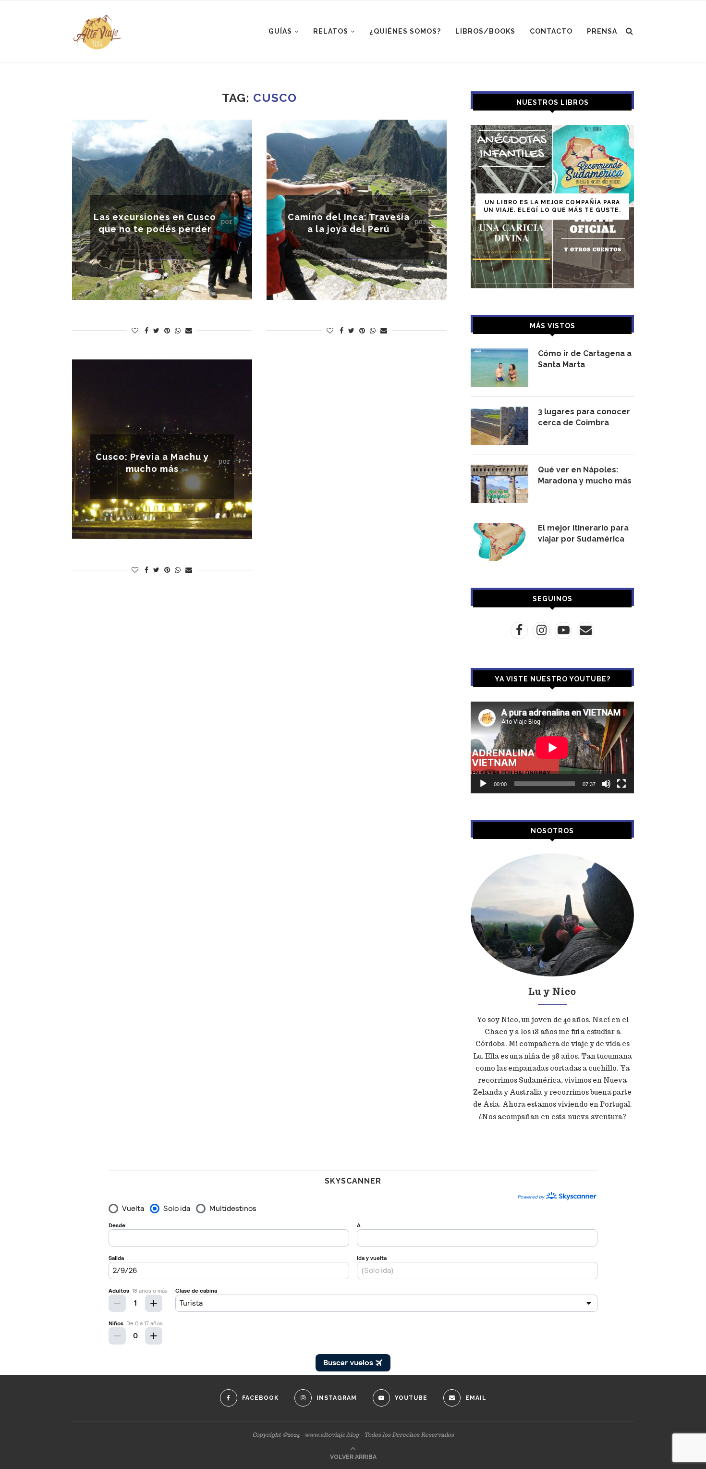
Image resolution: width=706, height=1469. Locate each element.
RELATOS (330, 31)
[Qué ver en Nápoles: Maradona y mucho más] (499, 484)
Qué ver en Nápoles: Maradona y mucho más (585, 475)
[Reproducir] (483, 784)
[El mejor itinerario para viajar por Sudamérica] (499, 542)
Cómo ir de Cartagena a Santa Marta (585, 359)
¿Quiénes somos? (405, 31)
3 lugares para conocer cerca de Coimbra (584, 417)
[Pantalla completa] (621, 784)
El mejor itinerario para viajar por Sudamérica (583, 533)
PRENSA (602, 31)
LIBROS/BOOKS (485, 31)
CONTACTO (551, 31)
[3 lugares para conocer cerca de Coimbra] (499, 426)
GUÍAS (280, 31)
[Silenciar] (606, 784)
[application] (552, 747)
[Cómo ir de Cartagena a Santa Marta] (499, 367)
